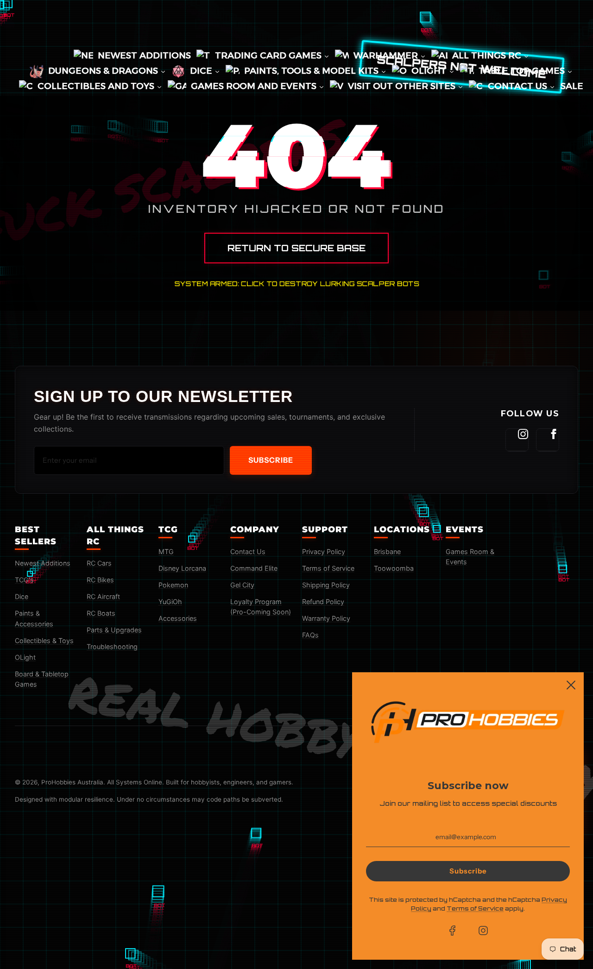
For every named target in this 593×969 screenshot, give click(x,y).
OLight (25, 657)
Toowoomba (394, 568)
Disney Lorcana (182, 568)
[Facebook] (547, 440)
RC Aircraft (103, 596)
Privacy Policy (323, 551)
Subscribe (270, 460)
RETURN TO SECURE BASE (296, 248)
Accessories (177, 618)
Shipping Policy (326, 585)
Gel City (242, 585)
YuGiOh (170, 602)
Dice (21, 596)
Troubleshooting (112, 646)
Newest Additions (42, 563)
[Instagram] (517, 440)
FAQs (310, 635)
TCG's (24, 580)
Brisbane (387, 551)
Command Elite (254, 568)
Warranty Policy (326, 618)
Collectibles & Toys (44, 640)
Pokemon (173, 585)
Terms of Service (328, 568)
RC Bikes (100, 580)
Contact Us (247, 551)
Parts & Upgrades (114, 630)
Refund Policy (323, 602)
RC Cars (99, 563)
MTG (166, 551)
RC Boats (101, 613)
